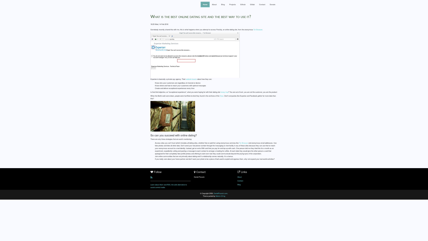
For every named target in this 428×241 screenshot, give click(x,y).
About (214, 4)
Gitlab (252, 4)
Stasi (221, 96)
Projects (232, 4)
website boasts (191, 79)
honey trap (224, 92)
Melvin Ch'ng (220, 196)
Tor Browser (257, 29)
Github (243, 4)
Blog (223, 4)
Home (205, 4)
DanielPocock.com (220, 193)
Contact (240, 181)
